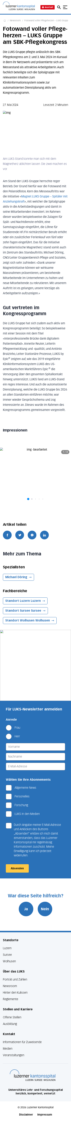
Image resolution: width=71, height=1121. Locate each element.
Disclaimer (26, 1114)
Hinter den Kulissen (15, 992)
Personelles (22, 796)
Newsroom (15, 21)
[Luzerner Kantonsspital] (32, 1075)
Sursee (7, 954)
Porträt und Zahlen (15, 979)
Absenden (17, 868)
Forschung (21, 805)
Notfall (49, 7)
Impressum (44, 1114)
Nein (45, 909)
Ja (26, 909)
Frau (17, 727)
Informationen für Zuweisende (22, 1042)
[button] (28, 499)
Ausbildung (10, 1024)
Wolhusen (9, 961)
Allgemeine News (25, 787)
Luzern (7, 948)
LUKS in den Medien (27, 814)
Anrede (11, 719)
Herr (17, 736)
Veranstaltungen (13, 1055)
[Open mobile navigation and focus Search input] (59, 7)
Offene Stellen (12, 1017)
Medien (7, 1048)
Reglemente (10, 999)
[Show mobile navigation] (65, 7)
